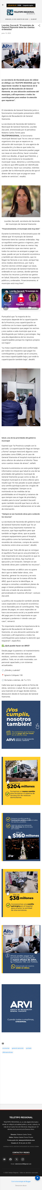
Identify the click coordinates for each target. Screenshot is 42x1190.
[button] (39, 25)
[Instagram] (22, 1159)
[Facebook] (10, 1159)
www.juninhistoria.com (27, 1140)
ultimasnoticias (8, 1052)
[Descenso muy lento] (37, 1178)
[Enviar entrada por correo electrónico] (3, 1044)
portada (28, 1048)
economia (6, 1048)
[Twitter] (16, 1159)
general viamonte (17, 1048)
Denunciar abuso (21, 1185)
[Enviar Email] (4, 1159)
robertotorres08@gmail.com (23, 1164)
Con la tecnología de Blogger (21, 1181)
